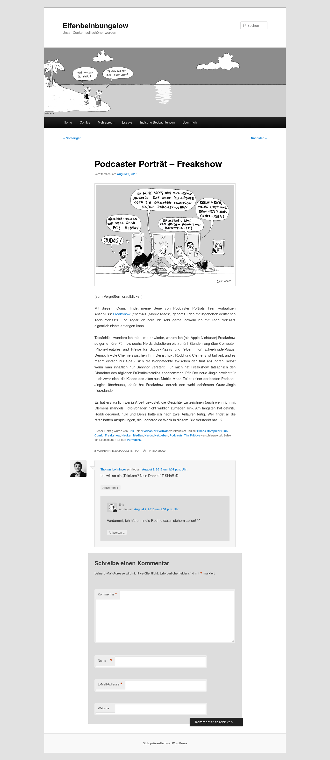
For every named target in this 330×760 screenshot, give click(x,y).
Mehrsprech (106, 122)
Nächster (259, 138)
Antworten (110, 487)
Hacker (127, 435)
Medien (138, 435)
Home (68, 122)
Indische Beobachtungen (157, 122)
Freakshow (121, 313)
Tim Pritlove (192, 435)
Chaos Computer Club (212, 431)
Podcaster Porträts (155, 431)
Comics (85, 122)
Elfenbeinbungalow (95, 25)
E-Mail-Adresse (110, 684)
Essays (127, 122)
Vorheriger (72, 138)
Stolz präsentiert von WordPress (165, 743)
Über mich (189, 122)
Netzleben (161, 435)
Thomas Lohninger (113, 469)
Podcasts (176, 435)
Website (103, 708)
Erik (131, 431)
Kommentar (107, 594)
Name (105, 660)
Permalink (134, 439)
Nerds (148, 435)
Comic (98, 435)
